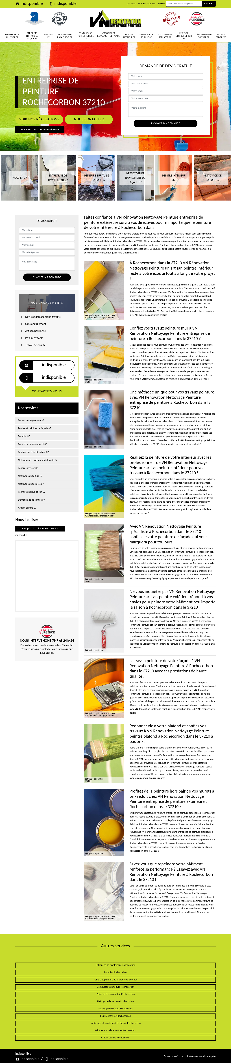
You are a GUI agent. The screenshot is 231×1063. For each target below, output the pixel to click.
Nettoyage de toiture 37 (146, 36)
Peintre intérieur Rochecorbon (115, 1016)
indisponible (32, 4)
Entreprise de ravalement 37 (64, 36)
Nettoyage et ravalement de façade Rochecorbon (116, 1023)
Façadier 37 (48, 36)
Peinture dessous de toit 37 (184, 36)
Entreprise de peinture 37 (12, 36)
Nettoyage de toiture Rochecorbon (115, 1008)
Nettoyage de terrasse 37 (165, 36)
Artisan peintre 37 (221, 36)
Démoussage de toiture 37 (204, 36)
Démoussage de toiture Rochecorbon (115, 987)
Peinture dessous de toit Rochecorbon (116, 994)
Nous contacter (89, 119)
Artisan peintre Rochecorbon (115, 1037)
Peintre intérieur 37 (129, 36)
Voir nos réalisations (39, 119)
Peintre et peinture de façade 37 (32, 36)
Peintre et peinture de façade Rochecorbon (115, 979)
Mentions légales (207, 1056)
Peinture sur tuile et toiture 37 (85, 36)
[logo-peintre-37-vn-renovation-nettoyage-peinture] (115, 18)
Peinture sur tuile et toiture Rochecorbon (115, 1030)
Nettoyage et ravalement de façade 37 (108, 36)
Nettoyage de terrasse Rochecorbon (115, 1001)
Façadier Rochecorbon (115, 972)
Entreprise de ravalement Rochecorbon (115, 965)
